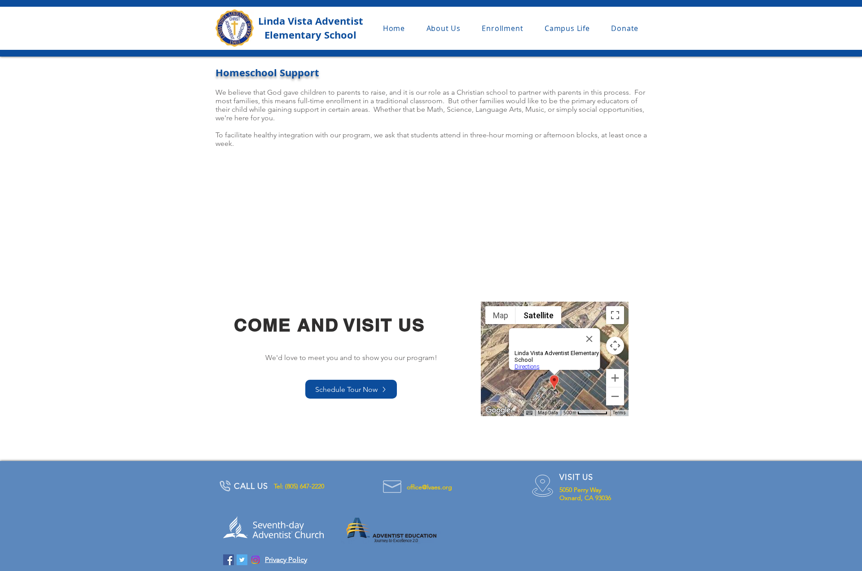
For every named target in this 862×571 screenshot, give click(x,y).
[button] (444, 28)
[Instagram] (255, 559)
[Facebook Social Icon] (228, 559)
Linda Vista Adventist (310, 21)
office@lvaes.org (429, 487)
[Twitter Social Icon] (242, 559)
